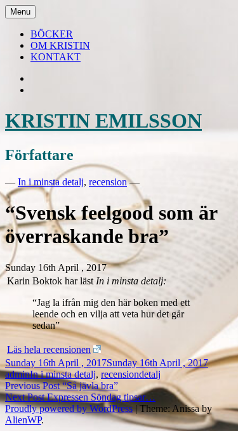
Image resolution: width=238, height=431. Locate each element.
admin (17, 374)
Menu (20, 12)
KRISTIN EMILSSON (103, 120)
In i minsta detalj (51, 181)
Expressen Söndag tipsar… (80, 397)
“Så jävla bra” (61, 385)
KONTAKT (55, 56)
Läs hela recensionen (49, 349)
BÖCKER (51, 34)
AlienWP (23, 419)
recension (108, 181)
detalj (150, 374)
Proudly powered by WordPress (69, 408)
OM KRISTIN (60, 45)
